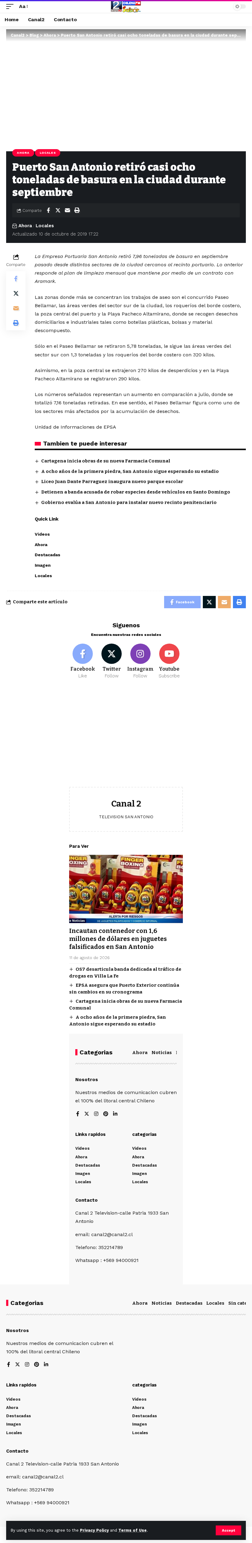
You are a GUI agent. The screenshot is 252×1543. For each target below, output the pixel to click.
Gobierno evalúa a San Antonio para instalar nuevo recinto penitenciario (129, 502)
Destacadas (189, 1303)
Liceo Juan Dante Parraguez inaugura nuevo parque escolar (112, 481)
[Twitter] (111, 661)
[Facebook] (82, 661)
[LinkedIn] (115, 1114)
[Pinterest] (105, 1114)
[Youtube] (169, 661)
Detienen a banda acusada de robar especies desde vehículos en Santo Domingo (135, 492)
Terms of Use (132, 1530)
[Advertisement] (126, 738)
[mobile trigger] (11, 6)
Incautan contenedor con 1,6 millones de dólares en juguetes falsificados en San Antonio (118, 938)
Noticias (162, 1052)
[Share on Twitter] (57, 210)
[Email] (67, 210)
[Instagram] (140, 661)
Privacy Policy (94, 1530)
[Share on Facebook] (48, 210)
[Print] (77, 210)
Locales (48, 152)
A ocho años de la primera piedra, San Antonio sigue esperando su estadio (130, 471)
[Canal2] (126, 6)
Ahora (23, 152)
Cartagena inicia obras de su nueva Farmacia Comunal (105, 461)
